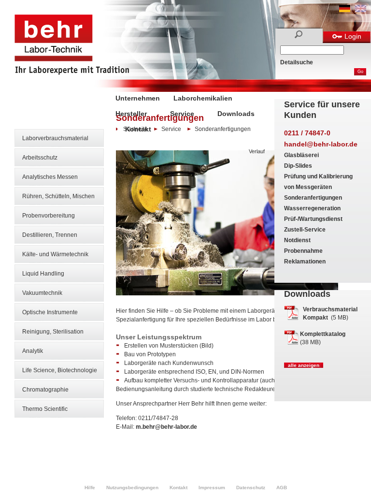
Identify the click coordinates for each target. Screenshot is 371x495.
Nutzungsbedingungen (132, 487)
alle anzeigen (303, 365)
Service (182, 113)
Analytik (32, 351)
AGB (281, 487)
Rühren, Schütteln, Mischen (58, 196)
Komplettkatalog (322, 334)
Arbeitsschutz (39, 157)
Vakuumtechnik (42, 293)
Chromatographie (45, 389)
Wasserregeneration (312, 208)
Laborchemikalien (202, 98)
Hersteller (131, 113)
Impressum (212, 487)
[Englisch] (360, 10)
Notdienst (297, 240)
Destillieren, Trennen (49, 235)
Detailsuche (296, 62)
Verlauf (257, 151)
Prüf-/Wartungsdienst (313, 219)
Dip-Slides (298, 165)
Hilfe (90, 487)
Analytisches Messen (50, 177)
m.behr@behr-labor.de (166, 426)
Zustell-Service (305, 229)
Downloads (236, 113)
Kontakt (138, 129)
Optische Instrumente (50, 312)
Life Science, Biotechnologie (59, 370)
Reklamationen (305, 261)
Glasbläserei (301, 155)
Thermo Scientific (45, 409)
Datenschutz (250, 487)
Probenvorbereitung (48, 215)
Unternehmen (137, 98)
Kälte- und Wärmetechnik (55, 254)
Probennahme (303, 251)
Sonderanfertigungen (313, 197)
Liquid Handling (43, 273)
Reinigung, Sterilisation (53, 331)
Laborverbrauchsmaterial (55, 138)
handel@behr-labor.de (320, 144)
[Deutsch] (344, 10)
